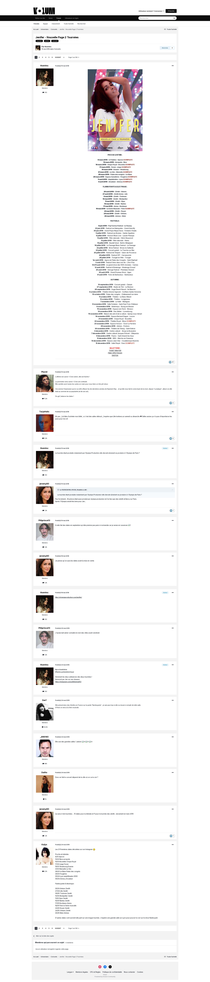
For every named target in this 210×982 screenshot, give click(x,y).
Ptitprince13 (44, 520)
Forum (59, 18)
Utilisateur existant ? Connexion (151, 11)
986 (45, 763)
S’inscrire (171, 11)
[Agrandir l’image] (94, 849)
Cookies (140, 972)
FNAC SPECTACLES (115, 353)
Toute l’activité (69, 24)
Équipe (45, 24)
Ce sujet (166, 18)
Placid (44, 372)
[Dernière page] (63, 57)
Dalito (44, 772)
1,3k (45, 510)
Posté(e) (62, 66)
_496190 (44, 737)
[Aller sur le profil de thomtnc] (38, 47)
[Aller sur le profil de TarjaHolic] (44, 423)
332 (45, 92)
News (51, 18)
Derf (44, 700)
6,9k (45, 438)
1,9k (45, 547)
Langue (70, 972)
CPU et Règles (95, 972)
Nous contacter (129, 972)
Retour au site (40, 18)
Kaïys (44, 844)
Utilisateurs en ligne (71, 18)
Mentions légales (82, 972)
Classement (56, 24)
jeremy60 (44, 484)
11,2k (45, 398)
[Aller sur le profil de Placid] (44, 383)
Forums (36, 24)
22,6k (45, 727)
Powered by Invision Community (105, 976)
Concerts (57, 49)
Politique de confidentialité (112, 972)
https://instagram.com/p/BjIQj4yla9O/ (68, 682)
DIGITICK (115, 355)
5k (45, 799)
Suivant (58, 57)
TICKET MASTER (115, 350)
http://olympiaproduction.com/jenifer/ (68, 597)
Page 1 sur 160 (73, 57)
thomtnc (48, 47)
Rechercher (82, 24)
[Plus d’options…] (173, 65)
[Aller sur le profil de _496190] (44, 748)
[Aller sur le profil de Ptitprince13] (44, 532)
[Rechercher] (174, 18)
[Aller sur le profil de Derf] (44, 711)
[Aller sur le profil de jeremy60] (44, 495)
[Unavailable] (115, 110)
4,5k (45, 871)
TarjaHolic (44, 411)
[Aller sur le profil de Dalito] (44, 784)
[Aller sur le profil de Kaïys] (44, 856)
